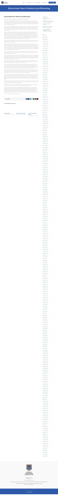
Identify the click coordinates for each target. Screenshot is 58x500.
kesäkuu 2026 (45, 37)
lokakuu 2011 (45, 309)
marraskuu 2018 (45, 180)
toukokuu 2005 (45, 401)
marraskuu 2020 (45, 147)
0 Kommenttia (12, 114)
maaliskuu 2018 (45, 192)
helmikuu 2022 (45, 121)
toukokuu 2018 (45, 189)
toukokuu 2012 (45, 298)
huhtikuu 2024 (45, 79)
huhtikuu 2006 (45, 390)
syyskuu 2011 (45, 311)
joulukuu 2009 (45, 342)
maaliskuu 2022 (45, 119)
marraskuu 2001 (45, 446)
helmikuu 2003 (45, 426)
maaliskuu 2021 (45, 139)
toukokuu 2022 (45, 116)
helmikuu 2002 (45, 441)
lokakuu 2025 (45, 52)
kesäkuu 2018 (45, 187)
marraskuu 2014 (45, 253)
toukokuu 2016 (45, 229)
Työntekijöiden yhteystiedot (29, 480)
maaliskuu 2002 (45, 439)
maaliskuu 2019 (45, 174)
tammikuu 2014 (45, 269)
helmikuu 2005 (45, 404)
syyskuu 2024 (45, 74)
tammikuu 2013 (45, 289)
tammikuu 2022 (45, 123)
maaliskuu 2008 (45, 368)
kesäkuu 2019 (45, 169)
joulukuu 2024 (45, 68)
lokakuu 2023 (45, 90)
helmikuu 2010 (45, 340)
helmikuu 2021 (45, 141)
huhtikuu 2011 (45, 320)
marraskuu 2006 (45, 384)
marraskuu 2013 (45, 273)
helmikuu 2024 (45, 83)
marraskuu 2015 (45, 238)
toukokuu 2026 (45, 39)
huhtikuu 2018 (45, 191)
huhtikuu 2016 (45, 231)
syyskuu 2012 (45, 295)
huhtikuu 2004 (45, 412)
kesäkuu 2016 (45, 227)
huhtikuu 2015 (45, 247)
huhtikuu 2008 (45, 366)
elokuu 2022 (45, 112)
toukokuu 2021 (45, 136)
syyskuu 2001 (45, 450)
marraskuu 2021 (45, 127)
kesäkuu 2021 (45, 134)
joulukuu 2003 (45, 417)
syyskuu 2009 (45, 346)
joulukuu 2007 (45, 370)
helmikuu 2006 (45, 393)
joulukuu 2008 (45, 355)
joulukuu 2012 (45, 291)
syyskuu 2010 (45, 331)
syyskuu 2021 (45, 130)
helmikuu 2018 (45, 194)
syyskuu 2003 (45, 423)
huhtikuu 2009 (45, 353)
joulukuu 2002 (45, 428)
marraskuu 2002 (45, 430)
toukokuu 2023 (45, 97)
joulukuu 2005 (45, 395)
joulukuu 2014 (45, 251)
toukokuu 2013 (45, 282)
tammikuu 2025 (45, 66)
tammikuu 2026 (45, 46)
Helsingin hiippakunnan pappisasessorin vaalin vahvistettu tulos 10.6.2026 (47, 30)
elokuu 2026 (45, 35)
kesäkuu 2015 (45, 244)
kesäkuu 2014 (45, 260)
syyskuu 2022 (45, 110)
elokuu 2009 (45, 348)
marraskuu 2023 (45, 88)
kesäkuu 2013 (45, 280)
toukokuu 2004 (45, 410)
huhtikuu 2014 (45, 264)
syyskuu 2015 (45, 240)
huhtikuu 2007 (45, 379)
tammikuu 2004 (45, 415)
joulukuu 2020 (45, 145)
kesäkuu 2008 (45, 362)
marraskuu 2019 (45, 163)
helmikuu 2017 (45, 214)
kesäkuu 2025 (45, 57)
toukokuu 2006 (45, 388)
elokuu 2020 (45, 150)
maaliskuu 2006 (45, 392)
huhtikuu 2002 (45, 437)
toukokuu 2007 (45, 377)
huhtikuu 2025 (45, 61)
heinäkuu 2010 (45, 335)
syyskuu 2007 (45, 375)
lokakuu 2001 (45, 448)
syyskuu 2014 (45, 256)
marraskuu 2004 (45, 406)
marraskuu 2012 (45, 293)
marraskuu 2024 (45, 70)
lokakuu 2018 (45, 181)
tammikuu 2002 (45, 443)
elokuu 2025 (45, 55)
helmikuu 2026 (45, 44)
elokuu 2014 (45, 258)
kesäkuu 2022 (45, 114)
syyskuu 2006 (45, 386)
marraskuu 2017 (45, 198)
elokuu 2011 (45, 313)
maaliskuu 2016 (45, 233)
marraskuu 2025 (45, 50)
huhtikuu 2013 (45, 284)
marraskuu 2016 (45, 220)
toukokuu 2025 (45, 59)
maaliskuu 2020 (45, 156)
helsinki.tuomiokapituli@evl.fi (29, 484)
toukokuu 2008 (45, 364)
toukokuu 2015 (45, 245)
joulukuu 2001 (45, 445)
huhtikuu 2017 (45, 211)
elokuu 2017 (45, 203)
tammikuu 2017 (45, 216)
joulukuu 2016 (45, 218)
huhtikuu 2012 (45, 300)
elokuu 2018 (45, 185)
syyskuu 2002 (45, 434)
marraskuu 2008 (45, 357)
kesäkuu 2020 (45, 152)
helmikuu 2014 (45, 267)
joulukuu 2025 (45, 48)
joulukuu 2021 (45, 125)
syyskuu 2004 (45, 408)
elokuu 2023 (45, 94)
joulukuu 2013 (45, 271)
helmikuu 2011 (45, 322)
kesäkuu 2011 (45, 317)
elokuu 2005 (45, 399)
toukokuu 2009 (45, 351)
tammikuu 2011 (45, 324)
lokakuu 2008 (45, 359)
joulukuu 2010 (45, 326)
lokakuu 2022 (45, 108)
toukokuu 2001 (45, 452)
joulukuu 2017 (45, 196)
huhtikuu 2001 (45, 454)
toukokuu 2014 (45, 262)
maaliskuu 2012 (45, 302)
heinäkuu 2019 (45, 167)
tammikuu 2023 (45, 103)
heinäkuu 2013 (45, 278)
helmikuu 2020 (45, 158)
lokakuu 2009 (45, 344)
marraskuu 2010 (45, 328)
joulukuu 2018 (45, 178)
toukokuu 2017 (45, 209)
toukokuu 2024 (45, 77)
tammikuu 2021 (45, 143)
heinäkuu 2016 (45, 225)
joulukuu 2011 (45, 306)
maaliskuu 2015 (45, 249)
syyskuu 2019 (45, 165)
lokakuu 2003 (45, 421)
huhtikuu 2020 (45, 154)
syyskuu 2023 (45, 92)
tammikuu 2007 (45, 381)
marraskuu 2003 (45, 419)
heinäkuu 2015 (45, 242)
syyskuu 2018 (45, 183)
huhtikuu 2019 (45, 172)
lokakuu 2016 (45, 222)
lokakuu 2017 (45, 200)
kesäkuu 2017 (45, 207)
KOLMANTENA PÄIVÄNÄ (20, 113)
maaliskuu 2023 (45, 101)
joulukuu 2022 (45, 105)
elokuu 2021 (45, 132)
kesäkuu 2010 (45, 337)
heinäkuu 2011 (45, 315)
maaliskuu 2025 (45, 63)
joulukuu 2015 (45, 236)
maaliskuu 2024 (45, 81)
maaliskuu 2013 (45, 286)
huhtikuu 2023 (45, 99)
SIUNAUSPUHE (7, 113)
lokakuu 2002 (45, 432)
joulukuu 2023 (45, 86)
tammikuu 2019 (45, 176)
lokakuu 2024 (45, 72)
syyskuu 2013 (45, 275)
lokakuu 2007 (45, 373)
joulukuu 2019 (45, 161)
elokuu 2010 (45, 333)
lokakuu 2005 (45, 397)
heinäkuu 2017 (45, 205)
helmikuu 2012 (45, 304)
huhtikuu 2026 (45, 41)
